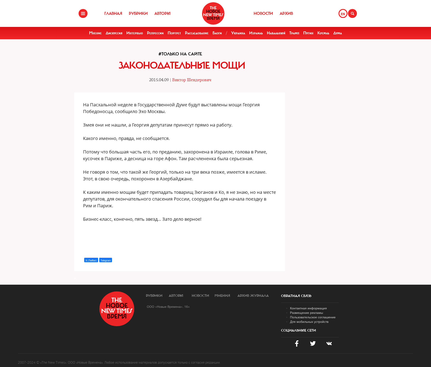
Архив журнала (253, 295)
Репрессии (155, 33)
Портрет (174, 33)
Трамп (294, 33)
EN (343, 14)
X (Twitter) (91, 260)
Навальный (276, 33)
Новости (263, 13)
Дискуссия (114, 33)
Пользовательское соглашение (313, 317)
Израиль (256, 33)
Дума (337, 33)
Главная (113, 13)
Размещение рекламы (306, 312)
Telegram (106, 260)
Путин (308, 33)
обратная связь (296, 296)
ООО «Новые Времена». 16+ (168, 306)
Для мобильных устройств (309, 321)
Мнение (95, 33)
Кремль (323, 33)
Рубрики (138, 13)
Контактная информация (308, 308)
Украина (238, 33)
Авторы (162, 13)
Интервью (134, 33)
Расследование (197, 33)
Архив (286, 13)
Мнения (222, 295)
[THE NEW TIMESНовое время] (213, 13)
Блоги (217, 33)
